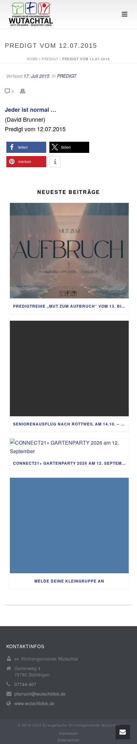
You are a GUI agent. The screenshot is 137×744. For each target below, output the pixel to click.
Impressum (68, 733)
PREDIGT (50, 59)
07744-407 (25, 684)
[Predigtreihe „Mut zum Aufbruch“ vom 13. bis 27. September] (69, 250)
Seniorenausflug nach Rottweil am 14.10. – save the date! (71, 424)
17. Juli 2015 (36, 76)
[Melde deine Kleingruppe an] (69, 525)
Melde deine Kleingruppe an (69, 581)
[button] (26, 147)
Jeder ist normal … (30, 109)
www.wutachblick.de (34, 703)
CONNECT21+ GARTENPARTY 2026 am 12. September (71, 463)
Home (32, 59)
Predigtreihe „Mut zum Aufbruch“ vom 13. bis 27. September (71, 306)
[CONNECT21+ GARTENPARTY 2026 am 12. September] (69, 447)
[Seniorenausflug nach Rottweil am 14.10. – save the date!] (69, 368)
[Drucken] (26, 91)
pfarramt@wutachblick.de (40, 694)
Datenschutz (68, 739)
